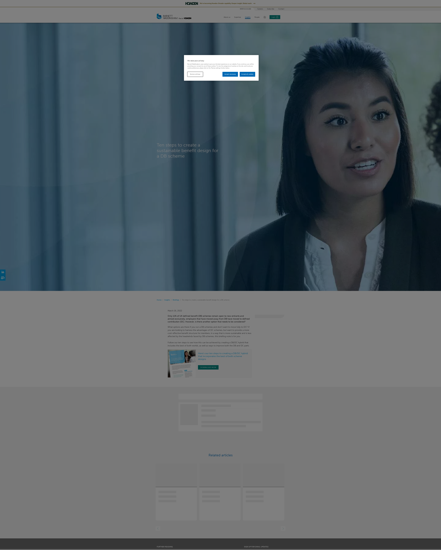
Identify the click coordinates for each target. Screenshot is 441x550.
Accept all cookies (247, 74)
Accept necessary (230, 74)
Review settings (195, 74)
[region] (221, 68)
